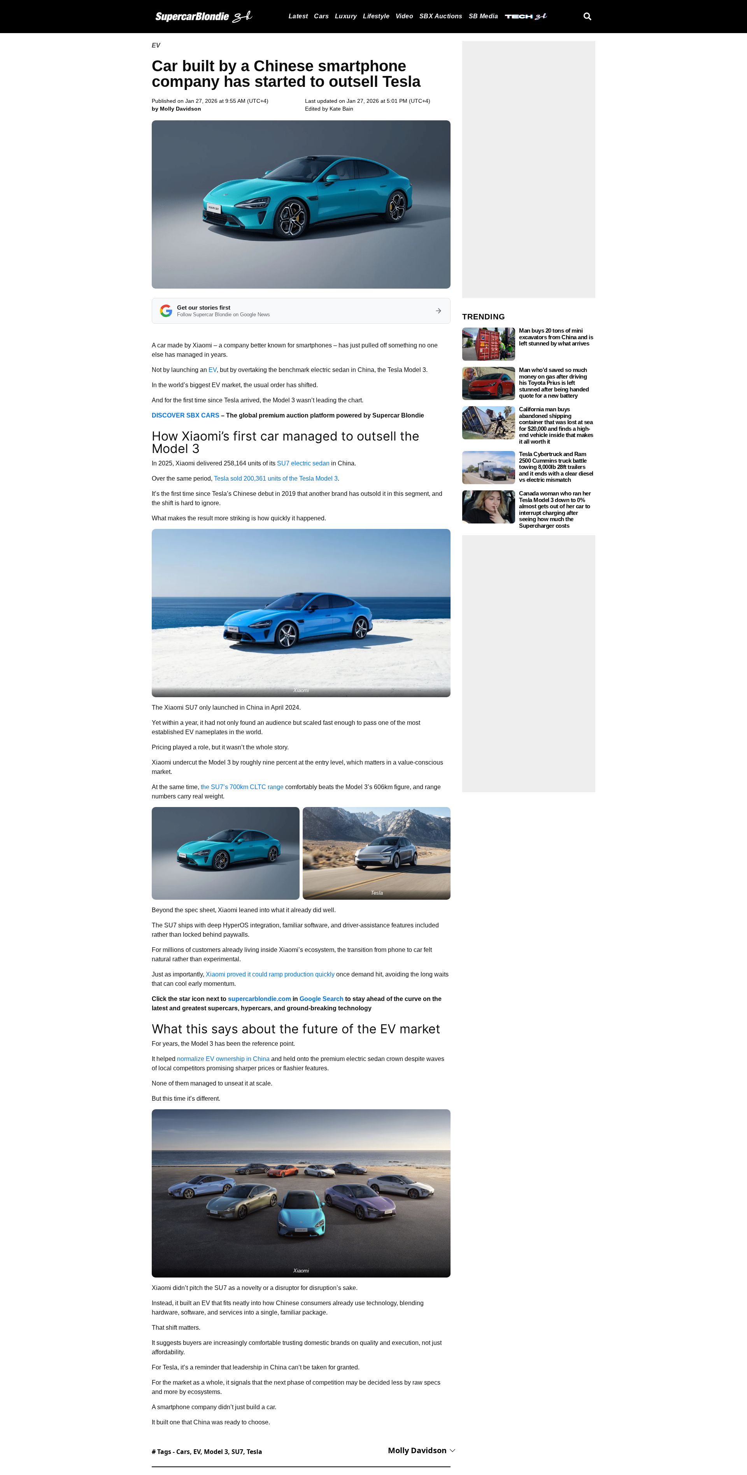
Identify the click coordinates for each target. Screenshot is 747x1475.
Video (404, 16)
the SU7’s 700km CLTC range (242, 787)
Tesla (254, 1451)
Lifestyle (376, 16)
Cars (321, 16)
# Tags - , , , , (207, 1451)
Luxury (346, 16)
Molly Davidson (417, 1450)
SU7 (237, 1451)
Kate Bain (341, 109)
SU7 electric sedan (303, 463)
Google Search (322, 999)
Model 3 (216, 1451)
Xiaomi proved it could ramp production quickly (270, 974)
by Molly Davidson (176, 109)
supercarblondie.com (259, 999)
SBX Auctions (441, 16)
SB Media (483, 16)
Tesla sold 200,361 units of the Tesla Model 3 (276, 478)
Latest (298, 16)
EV (156, 45)
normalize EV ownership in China (223, 1059)
